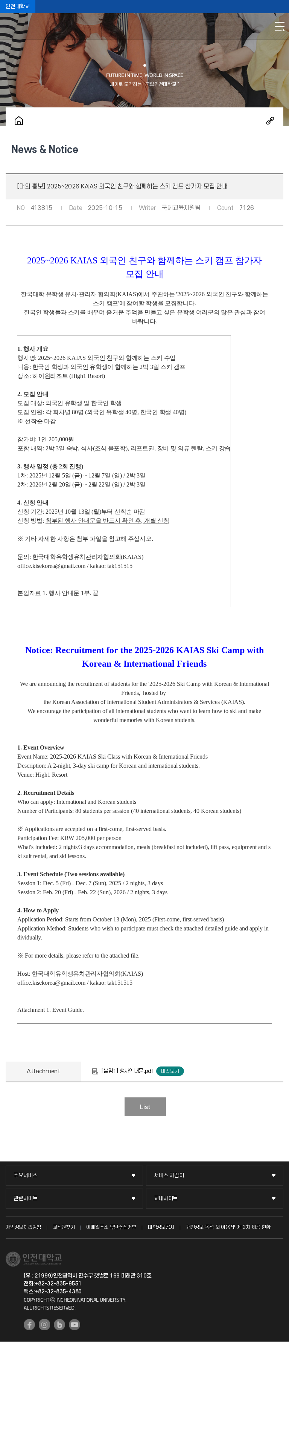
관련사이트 (26, 1198)
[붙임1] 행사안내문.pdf (127, 1071)
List (145, 1107)
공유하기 (270, 120)
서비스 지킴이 (169, 1175)
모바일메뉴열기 (279, 26)
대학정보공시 (161, 1227)
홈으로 (18, 120)
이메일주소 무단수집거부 (111, 1227)
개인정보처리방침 (23, 1227)
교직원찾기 (64, 1227)
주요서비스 (26, 1175)
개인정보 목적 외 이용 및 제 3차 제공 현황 (228, 1227)
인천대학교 (18, 6)
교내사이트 (166, 1198)
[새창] (29, 1324)
